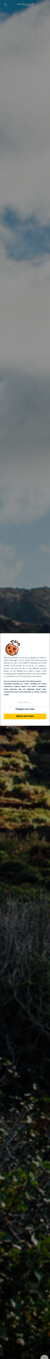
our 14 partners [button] (30, 658)
